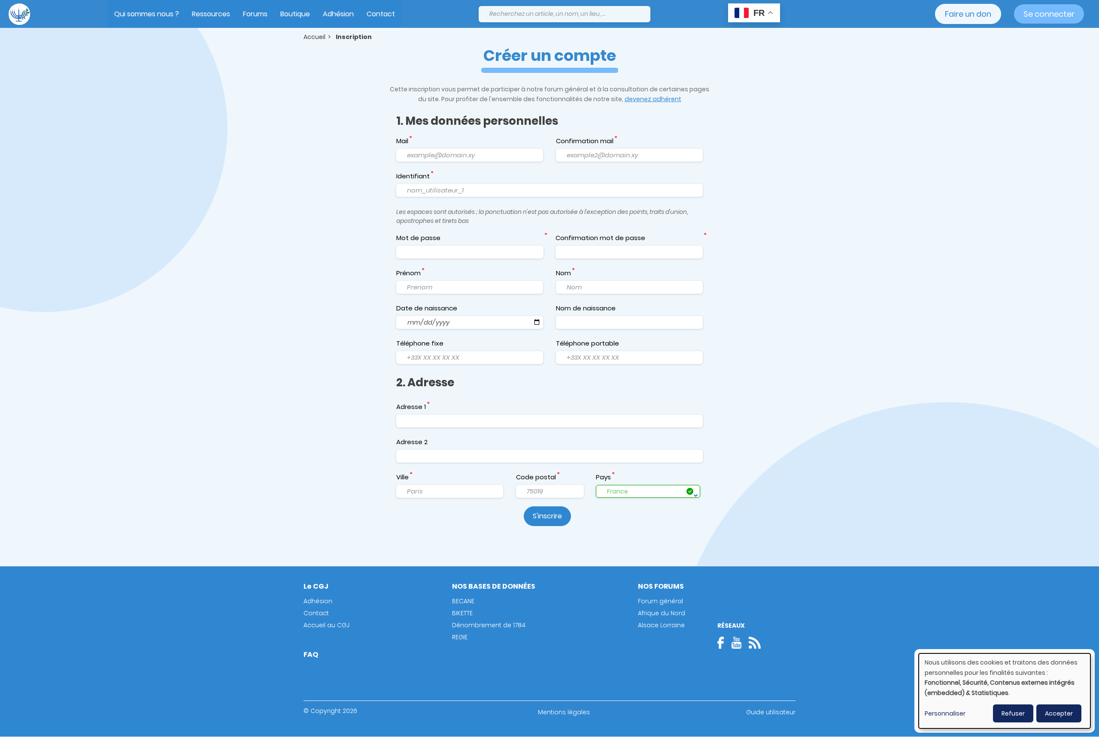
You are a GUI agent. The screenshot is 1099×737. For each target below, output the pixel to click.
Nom (563, 272)
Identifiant (413, 175)
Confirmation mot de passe (600, 237)
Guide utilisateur (770, 712)
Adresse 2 (412, 441)
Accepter (1059, 713)
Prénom (408, 272)
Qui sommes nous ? (146, 14)
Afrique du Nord (661, 613)
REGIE (460, 637)
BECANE (463, 601)
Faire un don (968, 14)
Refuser (1013, 713)
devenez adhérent (653, 99)
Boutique (295, 14)
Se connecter (1049, 14)
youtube (736, 643)
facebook (723, 643)
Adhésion (338, 14)
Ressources (211, 14)
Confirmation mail (584, 140)
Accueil (314, 37)
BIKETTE (462, 613)
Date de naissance (426, 308)
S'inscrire (547, 516)
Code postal (536, 476)
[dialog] (1004, 690)
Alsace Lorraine (661, 625)
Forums (255, 14)
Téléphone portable (587, 343)
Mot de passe (418, 237)
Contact (381, 14)
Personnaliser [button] (945, 713)
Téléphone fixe (419, 343)
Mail (402, 140)
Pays (603, 476)
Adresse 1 (411, 406)
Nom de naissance (586, 308)
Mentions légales (564, 712)
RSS (755, 643)
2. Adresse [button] (425, 382)
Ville (402, 476)
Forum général (660, 601)
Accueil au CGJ (326, 625)
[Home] (19, 14)
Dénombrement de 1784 (488, 625)
